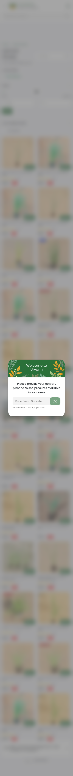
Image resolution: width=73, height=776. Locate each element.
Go (55, 401)
